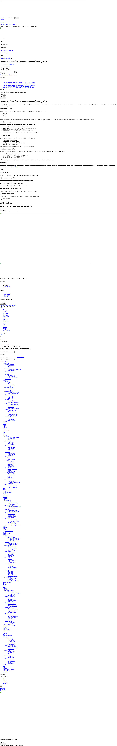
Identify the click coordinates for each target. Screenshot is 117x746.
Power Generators (7, 624)
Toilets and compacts (10, 416)
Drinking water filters (13, 616)
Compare (5, 329)
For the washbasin (12, 413)
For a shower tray (12, 410)
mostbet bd (15, 166)
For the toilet (11, 398)
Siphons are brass (12, 415)
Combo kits (11, 652)
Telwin (4, 634)
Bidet (9, 418)
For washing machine (13, 414)
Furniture (5, 489)
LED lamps (10, 549)
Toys (4, 666)
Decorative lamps (12, 546)
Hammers (5, 495)
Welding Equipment (7, 670)
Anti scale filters (12, 615)
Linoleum (7, 452)
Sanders (5, 628)
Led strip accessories (13, 543)
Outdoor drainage (9, 590)
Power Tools (8, 650)
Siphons (7, 409)
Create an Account (4, 344)
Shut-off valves (9, 607)
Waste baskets (11, 370)
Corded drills (11, 639)
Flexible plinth (11, 463)
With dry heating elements (14, 525)
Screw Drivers (6, 629)
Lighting (5, 534)
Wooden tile (11, 478)
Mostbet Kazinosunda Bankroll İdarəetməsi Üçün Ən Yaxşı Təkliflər (19, 84)
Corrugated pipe (12, 604)
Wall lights (10, 556)
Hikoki (4, 526)
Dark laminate (11, 447)
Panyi (4, 587)
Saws (9, 653)
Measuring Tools (7, 582)
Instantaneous (11, 522)
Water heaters (8, 518)
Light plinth (10, 464)
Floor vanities (11, 388)
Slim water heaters (12, 523)
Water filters (8, 613)
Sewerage (7, 602)
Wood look (10, 455)
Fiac (4, 433)
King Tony (5, 529)
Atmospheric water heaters (14, 506)
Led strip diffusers (12, 544)
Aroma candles (11, 373)
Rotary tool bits (11, 656)
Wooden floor (8, 484)
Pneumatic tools (9, 531)
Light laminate (11, 448)
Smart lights (11, 566)
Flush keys (10, 396)
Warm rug (10, 483)
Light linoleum (11, 453)
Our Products (16, 26)
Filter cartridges (12, 617)
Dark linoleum (6, 430)
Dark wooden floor (12, 486)
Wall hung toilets (12, 420)
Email (1, 96)
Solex (4, 632)
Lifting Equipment (7, 533)
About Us (8, 26)
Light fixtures (8, 551)
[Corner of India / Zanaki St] (0, 49)
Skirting (7, 460)
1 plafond (10, 571)
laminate (5, 680)
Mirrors (7, 374)
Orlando (5, 585)
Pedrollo (5, 588)
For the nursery (11, 560)
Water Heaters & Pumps (8, 669)
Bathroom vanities (9, 387)
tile (3, 678)
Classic (10, 559)
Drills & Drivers (9, 638)
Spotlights (7, 570)
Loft (9, 561)
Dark (9, 458)
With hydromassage (13, 393)
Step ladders (11, 649)
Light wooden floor (12, 487)
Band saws (10, 660)
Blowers (5, 421)
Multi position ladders (13, 647)
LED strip (7, 542)
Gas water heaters (9, 505)
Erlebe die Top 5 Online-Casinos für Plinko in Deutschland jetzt (18, 86)
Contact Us (34, 26)
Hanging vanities (12, 390)
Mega (4, 583)
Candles (7, 371)
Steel (9, 386)
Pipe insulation (11, 514)
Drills (4, 432)
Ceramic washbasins (13, 404)
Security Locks (6, 630)
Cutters (4, 428)
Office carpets (11, 439)
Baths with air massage (13, 392)
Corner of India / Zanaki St (6, 50)
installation (5, 682)
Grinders (5, 493)
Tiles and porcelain (10, 472)
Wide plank (11, 450)
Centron (5, 422)
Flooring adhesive (12, 469)
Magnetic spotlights (12, 576)
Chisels (4, 424)
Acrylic (9, 382)
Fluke (4, 488)
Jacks (4, 528)
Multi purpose (11, 471)
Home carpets (11, 438)
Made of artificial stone (13, 405)
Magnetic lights (11, 562)
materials (5, 683)
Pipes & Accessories (10, 512)
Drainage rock (11, 594)
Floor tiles (10, 443)
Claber (4, 425)
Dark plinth (10, 461)
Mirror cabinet (11, 376)
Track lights (11, 555)
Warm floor (8, 480)
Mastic (9, 470)
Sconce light (8, 557)
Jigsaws (10, 662)
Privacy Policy (21, 357)
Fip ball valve (11, 610)
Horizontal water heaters (14, 521)
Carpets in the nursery (13, 437)
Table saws (11, 663)
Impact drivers (11, 643)
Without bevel (11, 459)
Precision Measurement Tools (10, 625)
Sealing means (11, 515)
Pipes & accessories (10, 596)
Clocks (4, 426)
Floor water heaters (12, 520)
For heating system (12, 510)
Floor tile (10, 476)
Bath (6, 381)
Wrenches (5, 672)
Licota (4, 532)
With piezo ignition (12, 508)
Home (2, 26)
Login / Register (6, 330)
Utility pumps (11, 623)
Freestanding (11, 385)
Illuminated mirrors (12, 375)
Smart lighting (8, 563)
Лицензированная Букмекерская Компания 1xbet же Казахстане (19, 82)
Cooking (5, 427)
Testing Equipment (7, 635)
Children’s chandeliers (13, 539)
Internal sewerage (12, 605)
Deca (4, 431)
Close (1, 307)
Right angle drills (12, 644)
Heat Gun (5, 498)
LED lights (10, 554)
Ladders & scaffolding (10, 645)
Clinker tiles (8, 441)
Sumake (5, 633)
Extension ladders (12, 646)
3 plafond (10, 573)
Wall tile (10, 477)
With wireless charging (13, 580)
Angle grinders (11, 651)
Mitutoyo (5, 584)
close (1, 334)
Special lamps (11, 550)
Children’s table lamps (13, 540)
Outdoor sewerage (12, 606)
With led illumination (13, 377)
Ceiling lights (11, 553)
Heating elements (12, 501)
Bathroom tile (11, 473)
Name (1, 94)
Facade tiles (11, 442)
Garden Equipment (7, 492)
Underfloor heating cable (14, 482)
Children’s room (9, 535)
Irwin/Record (6, 527)
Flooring (5, 435)
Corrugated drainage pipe (14, 593)
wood (4, 679)
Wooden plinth (11, 466)
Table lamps (8, 577)
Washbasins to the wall (13, 408)
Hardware (5, 497)
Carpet (7, 436)
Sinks (6, 403)
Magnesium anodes (13, 503)
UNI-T (4, 667)
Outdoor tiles (11, 444)
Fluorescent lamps (12, 548)
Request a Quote (25, 26)
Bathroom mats (11, 365)
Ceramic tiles (11, 475)
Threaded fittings (12, 516)
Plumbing (5, 589)
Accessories (6, 363)
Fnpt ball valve (11, 611)
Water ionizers (11, 619)
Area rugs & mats (9, 364)
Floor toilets (11, 419)
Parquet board (8, 456)
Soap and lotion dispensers (14, 369)
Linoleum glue (11, 454)
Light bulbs (8, 545)
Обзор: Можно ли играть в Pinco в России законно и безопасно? (19, 87)
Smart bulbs (11, 565)
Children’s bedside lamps (14, 538)
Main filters (10, 618)
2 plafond (10, 572)
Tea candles (8, 379)
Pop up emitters (12, 595)
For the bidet (11, 397)
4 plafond (10, 574)
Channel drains (12, 591)
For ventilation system (13, 511)
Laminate (7, 446)
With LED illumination (13, 402)
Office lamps (11, 579)
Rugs (9, 366)
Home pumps (11, 622)
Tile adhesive (8, 467)
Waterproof (10, 449)
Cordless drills (11, 640)
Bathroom (7, 368)
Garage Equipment (7, 491)
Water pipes (11, 517)
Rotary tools (8, 655)
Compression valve (12, 608)
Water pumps (8, 621)
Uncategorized (7, 58)
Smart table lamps (12, 568)
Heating (4, 499)
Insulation (7, 509)
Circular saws (11, 661)
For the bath (11, 411)
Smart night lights (12, 567)
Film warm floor (12, 481)
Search (17, 17)
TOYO (4, 664)
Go (16, 72)
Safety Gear (5, 627)
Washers (5, 668)
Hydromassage (9, 391)
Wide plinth (11, 465)
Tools (4, 636)
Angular (10, 383)
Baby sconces (11, 537)
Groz (4, 494)
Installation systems (10, 394)
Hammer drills (11, 641)
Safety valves (11, 504)
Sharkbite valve (12, 612)
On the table (11, 407)
